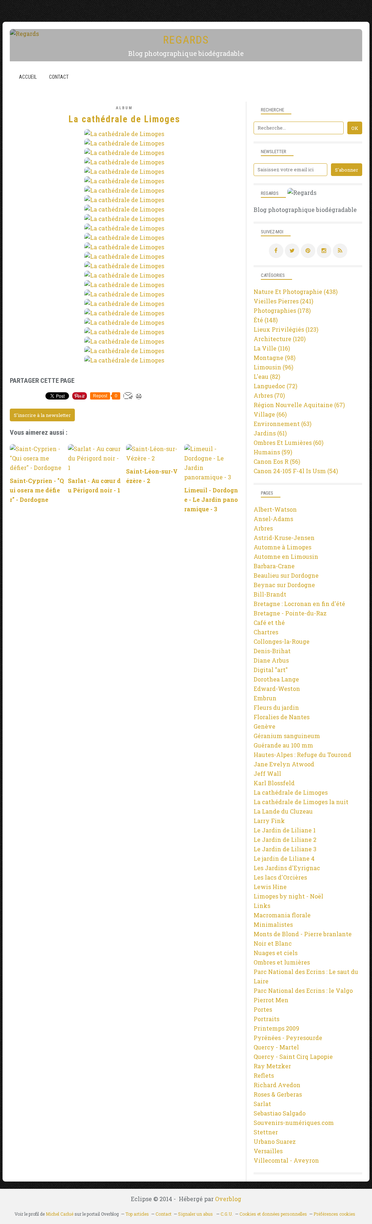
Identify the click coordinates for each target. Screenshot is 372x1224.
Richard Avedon (277, 1085)
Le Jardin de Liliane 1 (285, 830)
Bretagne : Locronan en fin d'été (299, 603)
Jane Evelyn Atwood (284, 764)
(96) (273, 367)
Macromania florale (282, 915)
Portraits (266, 1019)
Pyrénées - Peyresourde (288, 1037)
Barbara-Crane (274, 566)
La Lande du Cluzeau (283, 811)
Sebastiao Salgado (280, 1113)
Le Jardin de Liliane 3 (285, 849)
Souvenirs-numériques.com (294, 1122)
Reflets (264, 1075)
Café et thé (269, 622)
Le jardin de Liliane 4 (284, 858)
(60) (288, 442)
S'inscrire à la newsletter (42, 415)
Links (262, 905)
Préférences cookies (334, 1214)
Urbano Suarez (275, 1141)
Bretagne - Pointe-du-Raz (290, 613)
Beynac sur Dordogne (284, 585)
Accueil (28, 77)
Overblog (228, 1199)
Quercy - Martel (276, 1047)
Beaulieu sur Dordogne (286, 575)
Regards (186, 39)
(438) (295, 291)
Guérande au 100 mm (283, 745)
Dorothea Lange (276, 679)
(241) (283, 301)
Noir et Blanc (273, 943)
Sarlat (262, 1104)
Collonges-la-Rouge (282, 641)
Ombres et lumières (282, 962)
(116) (272, 348)
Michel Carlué (59, 1214)
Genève (264, 726)
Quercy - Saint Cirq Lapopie (293, 1056)
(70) (269, 395)
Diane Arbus (271, 660)
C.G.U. (227, 1214)
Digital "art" (271, 670)
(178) (282, 310)
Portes (263, 1009)
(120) (280, 339)
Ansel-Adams (273, 519)
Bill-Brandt (270, 594)
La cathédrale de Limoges (291, 792)
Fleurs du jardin (276, 707)
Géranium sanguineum (287, 736)
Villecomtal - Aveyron (286, 1160)
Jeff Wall (267, 773)
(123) (286, 329)
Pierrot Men (271, 1000)
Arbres (263, 528)
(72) (275, 386)
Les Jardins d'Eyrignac (287, 868)
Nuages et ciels (276, 953)
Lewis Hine (270, 887)
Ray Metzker (272, 1066)
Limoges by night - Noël (288, 896)
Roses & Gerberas (278, 1094)
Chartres (266, 632)
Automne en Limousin (286, 556)
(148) (266, 320)
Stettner (266, 1132)
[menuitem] (27, 77)
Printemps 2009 (276, 1028)
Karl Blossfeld (274, 783)
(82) (267, 376)
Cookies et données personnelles (273, 1214)
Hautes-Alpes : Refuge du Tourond (302, 754)
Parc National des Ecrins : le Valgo (303, 990)
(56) (277, 461)
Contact (59, 77)
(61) (270, 433)
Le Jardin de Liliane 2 (285, 839)
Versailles (268, 1151)
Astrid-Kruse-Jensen (284, 537)
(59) (273, 452)
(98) (274, 357)
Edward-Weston (277, 688)
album (124, 108)
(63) (282, 423)
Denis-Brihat (272, 651)
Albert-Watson (275, 509)
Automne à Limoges (282, 547)
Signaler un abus (196, 1214)
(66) (270, 414)
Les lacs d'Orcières (280, 877)
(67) (299, 405)
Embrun (265, 698)
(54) (296, 471)
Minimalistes (273, 924)
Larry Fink (269, 820)
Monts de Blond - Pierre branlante (303, 934)
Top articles (137, 1214)
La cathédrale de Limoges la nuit (301, 802)
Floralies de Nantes (282, 717)
